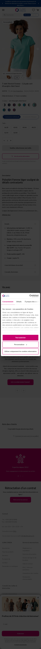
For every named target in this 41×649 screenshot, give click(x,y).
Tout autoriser (20, 338)
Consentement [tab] (7, 302)
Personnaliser (19, 344)
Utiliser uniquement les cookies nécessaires (20, 351)
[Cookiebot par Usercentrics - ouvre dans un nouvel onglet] (29, 295)
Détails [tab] (19, 302)
